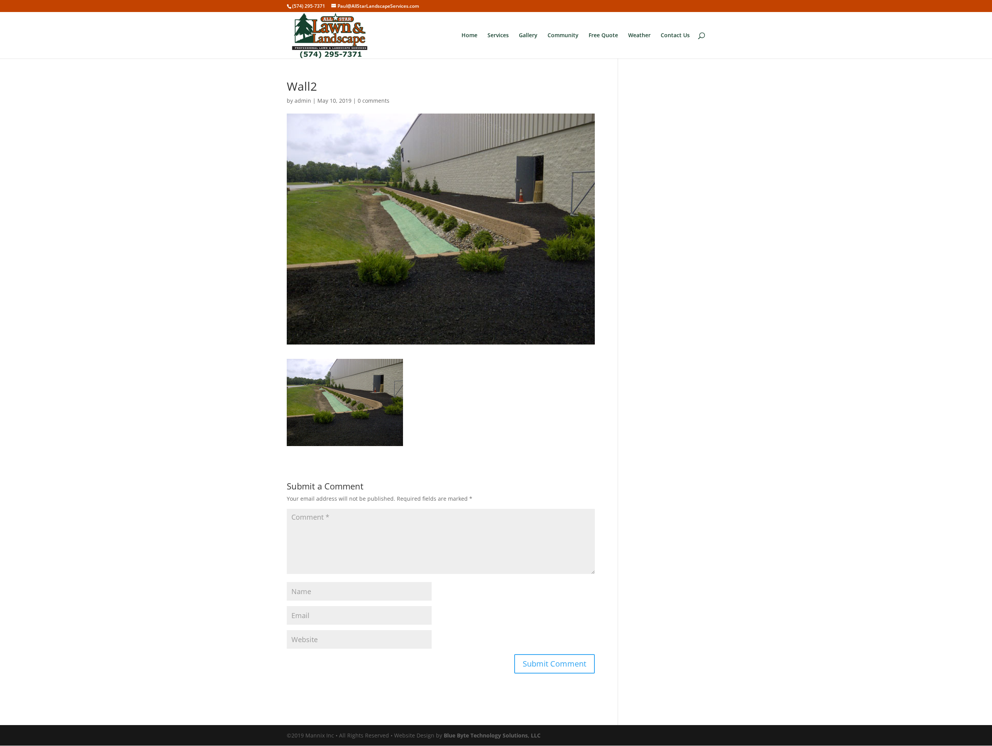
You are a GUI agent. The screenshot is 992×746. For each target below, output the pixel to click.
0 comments (373, 100)
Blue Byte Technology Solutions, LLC (492, 735)
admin (302, 100)
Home (469, 36)
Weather (639, 36)
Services (498, 36)
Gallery (528, 36)
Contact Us (675, 36)
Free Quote (603, 36)
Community (563, 36)
